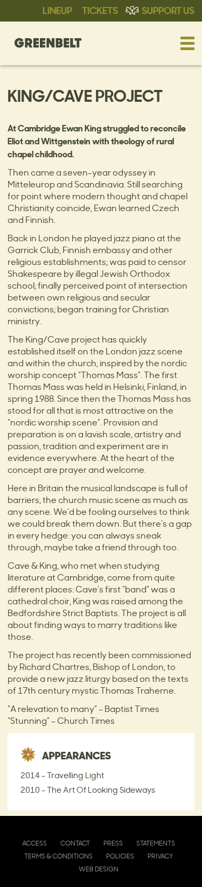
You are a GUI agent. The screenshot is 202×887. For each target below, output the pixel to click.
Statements (155, 843)
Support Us (168, 10)
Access (34, 843)
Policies (120, 856)
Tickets (100, 10)
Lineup (57, 10)
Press (113, 843)
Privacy (160, 856)
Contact (75, 843)
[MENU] (187, 43)
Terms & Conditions (58, 856)
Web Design (99, 869)
